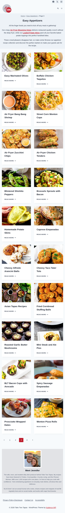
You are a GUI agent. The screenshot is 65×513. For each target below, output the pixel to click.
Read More (10, 80)
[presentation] (16, 62)
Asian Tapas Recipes (15, 306)
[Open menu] (61, 8)
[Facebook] (53, 1)
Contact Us (29, 500)
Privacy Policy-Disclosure (12, 500)
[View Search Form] (58, 8)
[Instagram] (61, 1)
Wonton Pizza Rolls (47, 421)
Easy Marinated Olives (16, 76)
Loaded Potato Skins (31, 33)
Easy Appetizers (32, 16)
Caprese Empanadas (48, 229)
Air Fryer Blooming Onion (20, 30)
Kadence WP (51, 508)
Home (23, 16)
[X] (57, 1)
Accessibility (40, 500)
